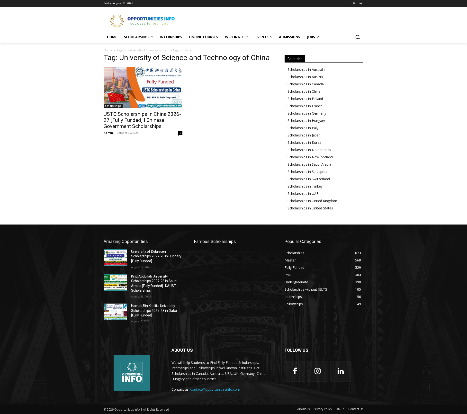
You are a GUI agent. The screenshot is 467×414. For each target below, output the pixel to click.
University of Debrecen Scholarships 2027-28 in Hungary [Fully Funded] (156, 256)
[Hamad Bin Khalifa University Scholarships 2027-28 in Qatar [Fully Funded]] (115, 312)
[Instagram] (354, 3)
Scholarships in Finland (305, 98)
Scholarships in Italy (302, 128)
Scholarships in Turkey (305, 186)
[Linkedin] (360, 3)
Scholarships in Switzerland (308, 179)
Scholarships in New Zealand (310, 157)
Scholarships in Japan (304, 135)
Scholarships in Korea (304, 142)
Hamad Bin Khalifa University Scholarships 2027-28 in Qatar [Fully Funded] (154, 310)
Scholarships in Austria (305, 76)
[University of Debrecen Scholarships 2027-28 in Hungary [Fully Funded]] (115, 257)
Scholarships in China (304, 91)
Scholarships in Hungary (306, 120)
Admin (108, 133)
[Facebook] (347, 3)
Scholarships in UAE (302, 193)
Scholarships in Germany (306, 113)
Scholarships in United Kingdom (312, 200)
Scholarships (113, 106)
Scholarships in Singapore (307, 171)
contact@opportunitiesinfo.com (215, 389)
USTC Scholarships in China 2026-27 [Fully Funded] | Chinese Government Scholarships (142, 120)
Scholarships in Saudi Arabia (309, 164)
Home (108, 50)
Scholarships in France (305, 106)
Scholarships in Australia (306, 69)
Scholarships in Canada (305, 84)
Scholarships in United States (310, 208)
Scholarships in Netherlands (309, 149)
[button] (357, 37)
